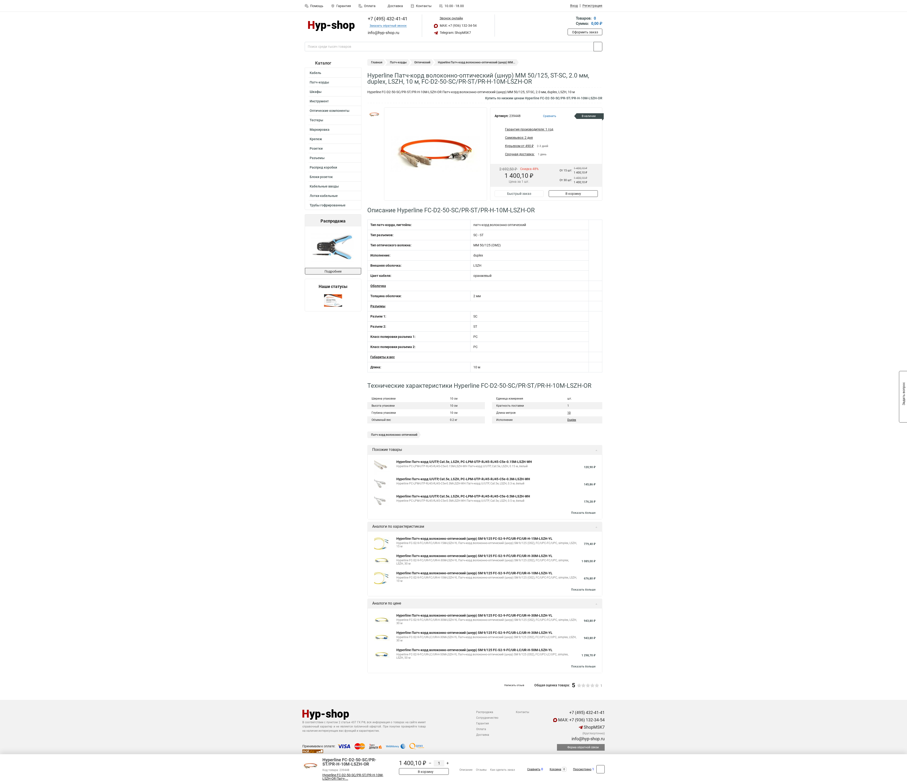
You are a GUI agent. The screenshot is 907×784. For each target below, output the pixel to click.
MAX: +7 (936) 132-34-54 (458, 25)
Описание (465, 769)
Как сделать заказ (502, 769)
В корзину (573, 194)
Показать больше (583, 512)
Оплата (370, 6)
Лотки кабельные (324, 196)
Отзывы (481, 769)
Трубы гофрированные (328, 205)
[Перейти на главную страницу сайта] (331, 26)
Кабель (315, 73)
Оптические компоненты (329, 111)
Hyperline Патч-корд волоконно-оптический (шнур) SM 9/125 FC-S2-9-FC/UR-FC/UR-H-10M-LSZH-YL (474, 573)
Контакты (424, 6)
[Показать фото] (374, 114)
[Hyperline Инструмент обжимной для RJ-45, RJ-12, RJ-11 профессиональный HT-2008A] (332, 247)
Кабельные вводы (324, 186)
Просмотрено (582, 769)
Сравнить (533, 769)
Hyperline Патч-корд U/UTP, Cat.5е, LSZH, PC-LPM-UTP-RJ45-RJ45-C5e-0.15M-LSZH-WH (464, 462)
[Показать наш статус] (333, 300)
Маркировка (319, 129)
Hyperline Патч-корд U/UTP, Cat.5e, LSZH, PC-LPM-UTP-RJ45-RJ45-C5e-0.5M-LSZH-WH (463, 496)
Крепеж (316, 139)
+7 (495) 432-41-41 (387, 19)
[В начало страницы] (600, 769)
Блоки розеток (321, 177)
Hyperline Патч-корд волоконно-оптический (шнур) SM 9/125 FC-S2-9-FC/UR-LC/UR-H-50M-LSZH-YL (474, 650)
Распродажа (484, 712)
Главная (376, 62)
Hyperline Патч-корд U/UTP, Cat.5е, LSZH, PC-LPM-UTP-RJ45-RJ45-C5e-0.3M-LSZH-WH (463, 479)
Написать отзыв (514, 685)
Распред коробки (323, 167)
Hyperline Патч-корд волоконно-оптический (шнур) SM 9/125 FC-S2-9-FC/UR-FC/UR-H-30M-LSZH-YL (474, 556)
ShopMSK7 (594, 727)
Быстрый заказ (519, 194)
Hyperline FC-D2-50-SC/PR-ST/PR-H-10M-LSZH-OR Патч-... (352, 776)
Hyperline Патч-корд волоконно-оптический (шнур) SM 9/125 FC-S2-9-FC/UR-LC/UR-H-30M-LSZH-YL (474, 633)
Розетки (316, 148)
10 (569, 412)
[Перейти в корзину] (571, 21)
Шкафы (315, 92)
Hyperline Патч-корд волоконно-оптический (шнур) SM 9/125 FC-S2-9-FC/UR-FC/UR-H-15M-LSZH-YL (474, 538)
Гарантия (343, 6)
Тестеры (316, 120)
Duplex (571, 420)
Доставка (395, 6)
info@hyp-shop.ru (588, 738)
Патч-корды (319, 82)
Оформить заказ (585, 32)
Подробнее (333, 271)
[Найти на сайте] (598, 46)
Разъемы (317, 158)
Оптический (422, 62)
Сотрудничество (487, 717)
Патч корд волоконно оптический (394, 434)
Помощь (316, 6)
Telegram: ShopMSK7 (455, 33)
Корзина (555, 769)
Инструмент (319, 101)
